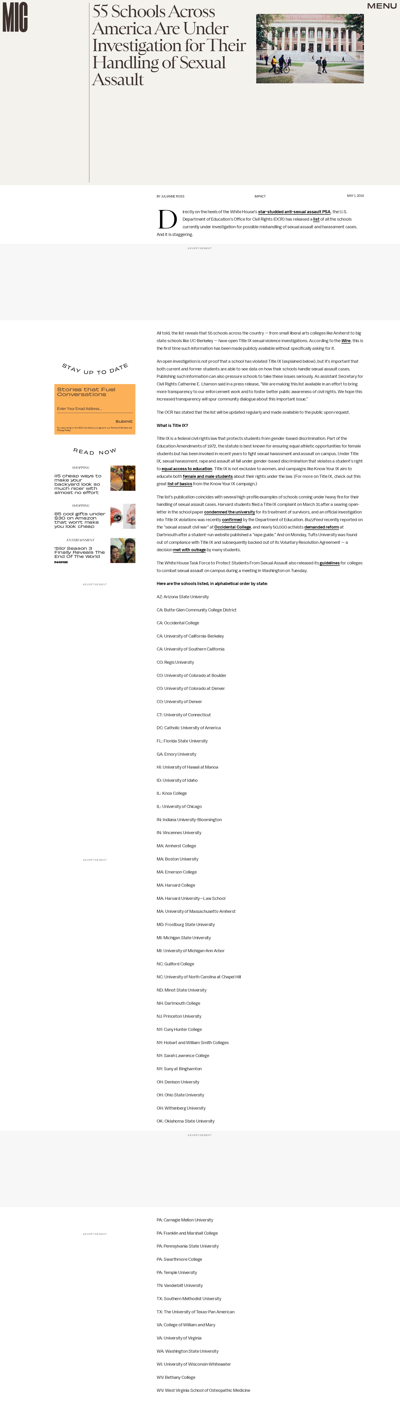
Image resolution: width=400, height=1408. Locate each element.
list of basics (180, 484)
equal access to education (187, 468)
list (316, 219)
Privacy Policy (64, 430)
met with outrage (189, 550)
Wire (345, 340)
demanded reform (321, 527)
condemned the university (229, 512)
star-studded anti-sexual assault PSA (294, 212)
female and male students (208, 476)
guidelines (330, 563)
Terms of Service (119, 428)
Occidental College (232, 527)
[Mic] (15, 17)
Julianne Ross (172, 196)
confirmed (232, 519)
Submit (124, 421)
